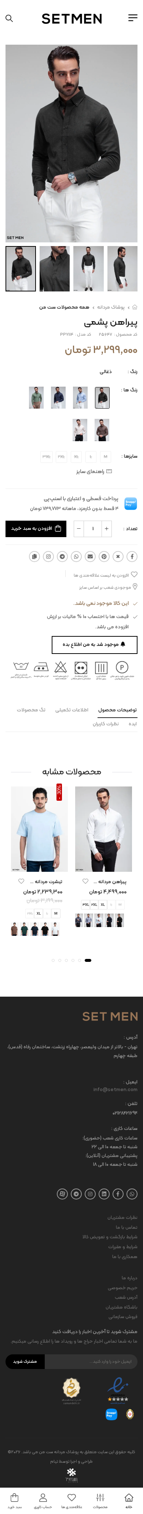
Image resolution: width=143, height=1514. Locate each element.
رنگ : (133, 372)
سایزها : (129, 456)
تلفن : (131, 1104)
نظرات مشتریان (122, 1217)
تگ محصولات (31, 710)
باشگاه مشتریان (122, 1307)
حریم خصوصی (123, 1288)
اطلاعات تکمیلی (71, 710)
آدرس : (131, 1038)
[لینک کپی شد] (34, 556)
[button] (88, 960)
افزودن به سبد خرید (31, 528)
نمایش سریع (104, 864)
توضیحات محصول (117, 710)
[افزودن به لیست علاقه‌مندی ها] (85, 881)
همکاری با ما (125, 1257)
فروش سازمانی (123, 1317)
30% (59, 790)
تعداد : (130, 529)
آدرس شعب (126, 1297)
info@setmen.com (116, 1090)
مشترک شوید (25, 1361)
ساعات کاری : (124, 1129)
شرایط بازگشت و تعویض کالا (110, 1237)
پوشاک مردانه (111, 307)
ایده (133, 724)
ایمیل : (130, 1082)
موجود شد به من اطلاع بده (91, 644)
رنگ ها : (129, 390)
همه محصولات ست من (64, 307)
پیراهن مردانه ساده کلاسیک (97, 882)
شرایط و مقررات (123, 1247)
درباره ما (130, 1278)
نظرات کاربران (106, 724)
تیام (54, 1461)
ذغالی (106, 372)
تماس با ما (127, 1227)
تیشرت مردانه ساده (42, 882)
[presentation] (63, 929)
